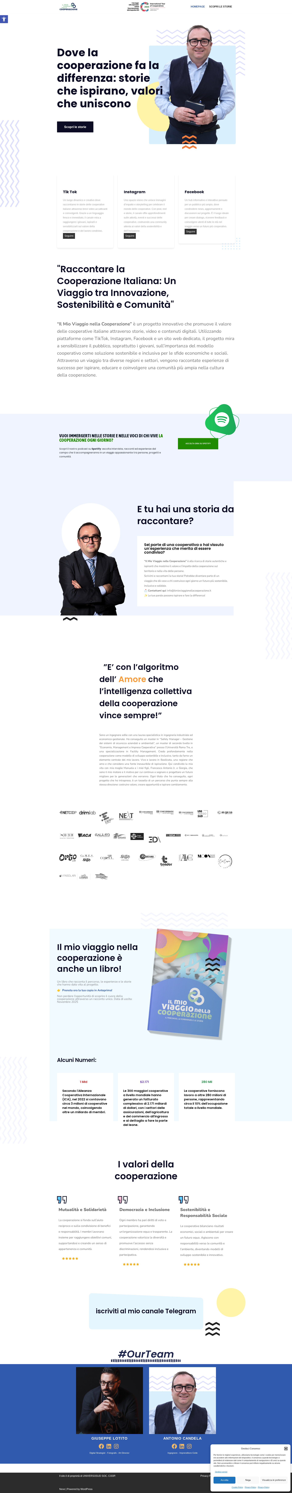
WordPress (86, 1489)
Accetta (224, 1480)
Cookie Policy (237, 1487)
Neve (62, 1489)
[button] (4, 19)
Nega (248, 1480)
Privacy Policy (250, 1487)
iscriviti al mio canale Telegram (146, 1311)
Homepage (198, 6)
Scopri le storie (220, 6)
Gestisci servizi (221, 1472)
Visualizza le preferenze (274, 1480)
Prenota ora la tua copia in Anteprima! (87, 990)
